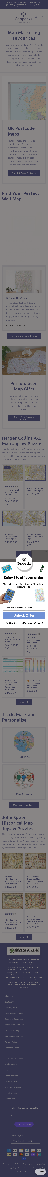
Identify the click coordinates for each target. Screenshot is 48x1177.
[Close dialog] (46, 551)
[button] (24, 615)
